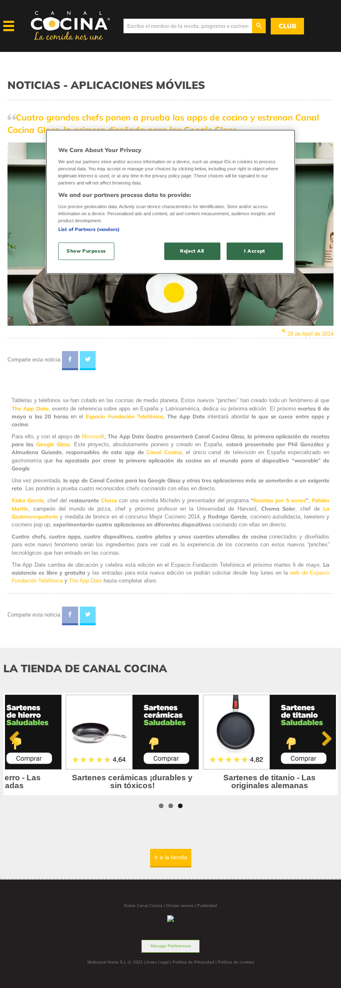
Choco (109, 500)
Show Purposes (86, 251)
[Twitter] (88, 360)
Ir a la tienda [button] (170, 857)
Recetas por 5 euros (279, 500)
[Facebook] (70, 360)
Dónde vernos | (181, 905)
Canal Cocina (164, 452)
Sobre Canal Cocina (143, 905)
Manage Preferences (171, 946)
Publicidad (207, 905)
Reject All (192, 251)
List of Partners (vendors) (89, 229)
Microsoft (93, 436)
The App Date (30, 408)
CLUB (288, 26)
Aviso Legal (157, 962)
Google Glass (53, 444)
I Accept (254, 251)
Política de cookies (236, 962)
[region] (170, 201)
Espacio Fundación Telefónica (124, 416)
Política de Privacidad (193, 962)
